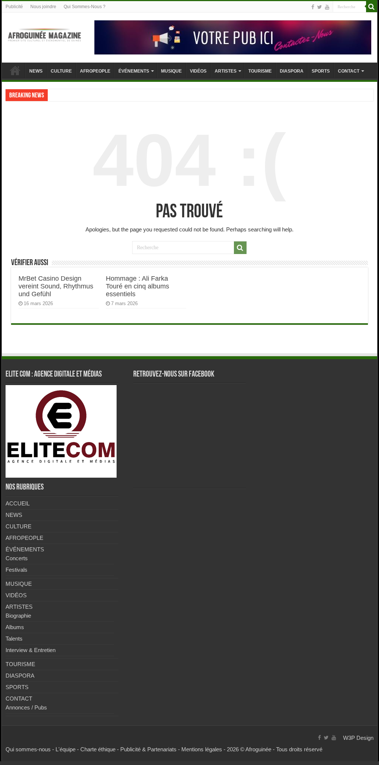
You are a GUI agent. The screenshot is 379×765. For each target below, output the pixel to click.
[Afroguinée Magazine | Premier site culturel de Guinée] (44, 34)
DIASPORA (291, 71)
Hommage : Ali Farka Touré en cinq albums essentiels (137, 286)
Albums (15, 627)
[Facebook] (313, 7)
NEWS (36, 71)
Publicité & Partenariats (148, 749)
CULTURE (61, 71)
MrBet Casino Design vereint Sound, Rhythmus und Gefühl (56, 286)
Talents (14, 638)
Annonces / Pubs (26, 707)
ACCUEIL (15, 70)
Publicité (14, 6)
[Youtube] (327, 7)
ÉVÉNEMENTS (133, 71)
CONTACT (348, 71)
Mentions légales (201, 749)
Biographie (18, 615)
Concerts (17, 558)
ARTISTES (226, 71)
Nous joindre (43, 6)
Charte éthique (97, 749)
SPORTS (321, 71)
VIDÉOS (198, 71)
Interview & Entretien (31, 650)
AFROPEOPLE (95, 71)
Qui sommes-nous (28, 749)
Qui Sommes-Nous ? (84, 6)
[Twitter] (319, 7)
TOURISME (260, 71)
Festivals (16, 570)
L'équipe (66, 749)
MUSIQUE (171, 71)
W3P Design (358, 738)
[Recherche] (371, 6)
